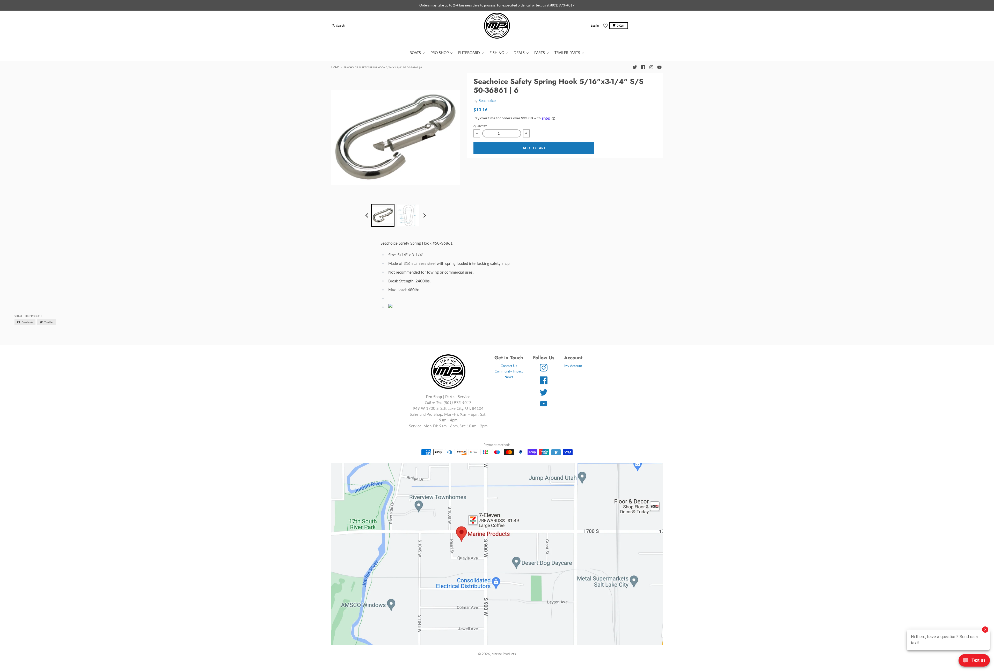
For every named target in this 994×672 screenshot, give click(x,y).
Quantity (480, 126)
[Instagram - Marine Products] (651, 67)
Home (335, 67)
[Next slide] (424, 215)
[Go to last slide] (366, 215)
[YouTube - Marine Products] (659, 67)
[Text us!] (974, 661)
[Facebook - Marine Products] (643, 67)
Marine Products (504, 654)
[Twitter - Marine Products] (635, 67)
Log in (595, 25)
